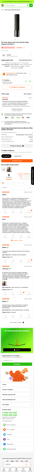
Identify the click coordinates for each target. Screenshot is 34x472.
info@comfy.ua (8, 421)
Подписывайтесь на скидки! (10, 355)
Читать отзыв (16, 109)
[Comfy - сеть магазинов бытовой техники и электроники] (2, 5)
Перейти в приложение (32, 176)
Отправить (17, 364)
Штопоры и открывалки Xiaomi (13, 9)
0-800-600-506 (9, 415)
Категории (5, 404)
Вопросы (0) (17, 156)
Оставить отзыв (17, 160)
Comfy (4, 384)
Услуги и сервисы (7, 389)
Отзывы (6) (6, 156)
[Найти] (31, 5)
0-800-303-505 (9, 413)
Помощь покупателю (8, 394)
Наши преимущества (8, 399)
